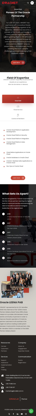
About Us (21, 346)
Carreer (3, 346)
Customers (4, 349)
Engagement (22, 349)
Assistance (4, 363)
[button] (32, 3)
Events (20, 360)
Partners (4, 351)
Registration (22, 363)
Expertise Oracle (23, 351)
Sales (2, 367)
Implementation (6, 365)
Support (3, 360)
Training (3, 370)
